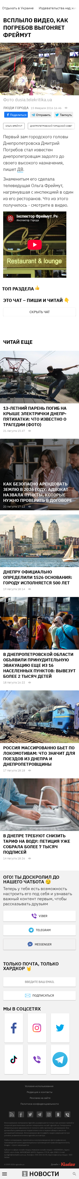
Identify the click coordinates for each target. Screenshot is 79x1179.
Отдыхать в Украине (18, 8)
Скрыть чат (39, 312)
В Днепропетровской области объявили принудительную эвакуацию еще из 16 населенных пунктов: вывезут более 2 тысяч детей (39, 665)
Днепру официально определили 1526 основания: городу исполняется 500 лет (37, 577)
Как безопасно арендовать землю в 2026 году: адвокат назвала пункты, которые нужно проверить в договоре (37, 492)
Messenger (43, 944)
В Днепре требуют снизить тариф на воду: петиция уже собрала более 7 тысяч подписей (36, 844)
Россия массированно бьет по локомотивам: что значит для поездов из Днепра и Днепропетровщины (39, 756)
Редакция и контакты (39, 1092)
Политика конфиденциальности (39, 1103)
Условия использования (39, 1086)
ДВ (20, 169)
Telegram (43, 930)
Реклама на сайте (40, 1097)
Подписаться (43, 995)
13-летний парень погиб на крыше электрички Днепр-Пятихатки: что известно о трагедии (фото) (35, 416)
